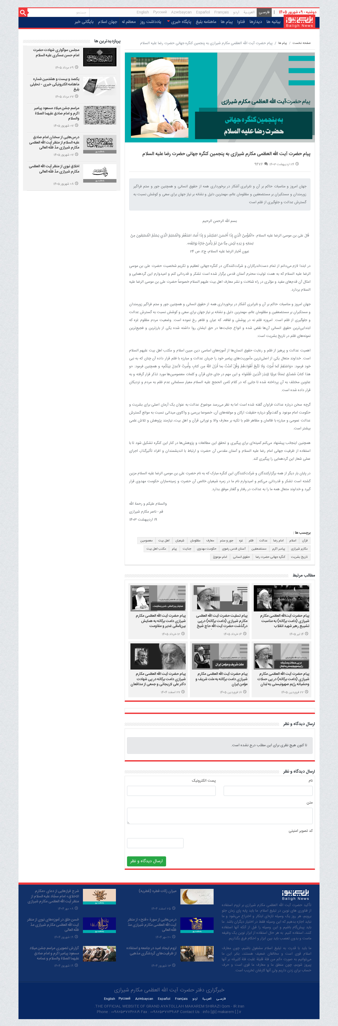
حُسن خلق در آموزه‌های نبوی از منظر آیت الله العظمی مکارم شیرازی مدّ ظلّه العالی (53, 925)
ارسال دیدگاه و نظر (299, 724)
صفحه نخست (302, 43)
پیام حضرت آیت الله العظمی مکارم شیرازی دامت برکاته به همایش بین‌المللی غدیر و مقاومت (161, 621)
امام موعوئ (220, 557)
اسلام (292, 540)
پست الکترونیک (204, 781)
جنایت (187, 548)
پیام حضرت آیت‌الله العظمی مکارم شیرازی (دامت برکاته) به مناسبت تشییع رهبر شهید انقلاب (284, 621)
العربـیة (249, 12)
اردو (236, 12)
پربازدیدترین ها (107, 41)
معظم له (129, 22)
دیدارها (256, 22)
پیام (174, 548)
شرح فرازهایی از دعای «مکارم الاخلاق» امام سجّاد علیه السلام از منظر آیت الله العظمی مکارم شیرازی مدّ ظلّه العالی (53, 899)
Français (221, 12)
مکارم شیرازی (299, 548)
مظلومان (195, 540)
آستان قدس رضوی (234, 548)
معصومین (146, 540)
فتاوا (241, 22)
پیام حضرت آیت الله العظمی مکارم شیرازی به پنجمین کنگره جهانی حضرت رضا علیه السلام (226, 154)
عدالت (263, 540)
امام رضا (278, 540)
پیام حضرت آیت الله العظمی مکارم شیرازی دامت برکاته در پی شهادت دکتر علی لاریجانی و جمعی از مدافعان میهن (158, 682)
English (143, 12)
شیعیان (179, 540)
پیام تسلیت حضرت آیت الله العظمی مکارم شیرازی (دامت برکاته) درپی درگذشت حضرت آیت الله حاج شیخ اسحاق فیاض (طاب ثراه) (221, 624)
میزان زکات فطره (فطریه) (157, 891)
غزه (241, 540)
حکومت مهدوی (206, 548)
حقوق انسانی (241, 557)
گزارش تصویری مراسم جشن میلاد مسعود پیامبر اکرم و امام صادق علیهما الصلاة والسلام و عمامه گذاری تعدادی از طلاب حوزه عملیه (54, 956)
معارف (210, 540)
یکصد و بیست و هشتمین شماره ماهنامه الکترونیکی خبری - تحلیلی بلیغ (54, 84)
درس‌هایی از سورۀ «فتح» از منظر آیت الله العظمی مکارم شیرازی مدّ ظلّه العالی (152, 925)
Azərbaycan (181, 12)
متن (310, 803)
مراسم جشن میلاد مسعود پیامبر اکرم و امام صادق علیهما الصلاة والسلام (56, 113)
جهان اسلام (107, 22)
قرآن (305, 540)
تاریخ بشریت (299, 557)
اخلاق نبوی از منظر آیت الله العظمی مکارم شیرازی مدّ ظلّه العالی (54, 169)
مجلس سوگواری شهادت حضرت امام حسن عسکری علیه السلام (56, 53)
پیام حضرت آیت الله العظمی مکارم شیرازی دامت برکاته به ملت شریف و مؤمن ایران (221, 679)
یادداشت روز (150, 22)
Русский (160, 12)
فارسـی (263, 13)
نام (311, 781)
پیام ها (227, 22)
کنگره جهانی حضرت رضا (270, 557)
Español (203, 12)
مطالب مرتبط (304, 575)
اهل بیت (164, 540)
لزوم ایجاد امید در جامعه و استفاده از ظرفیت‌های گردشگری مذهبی (151, 951)
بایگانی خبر (84, 22)
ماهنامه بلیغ (206, 22)
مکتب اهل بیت (156, 548)
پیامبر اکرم (278, 548)
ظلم (251, 540)
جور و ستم (226, 540)
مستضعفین (258, 548)
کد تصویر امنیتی (301, 831)
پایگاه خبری (180, 22)
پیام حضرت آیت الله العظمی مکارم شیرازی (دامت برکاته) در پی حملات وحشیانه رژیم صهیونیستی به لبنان (283, 679)
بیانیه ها (273, 22)
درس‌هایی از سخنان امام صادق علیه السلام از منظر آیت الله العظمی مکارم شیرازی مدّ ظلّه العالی (54, 142)
